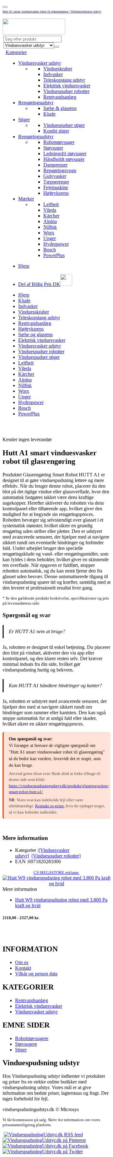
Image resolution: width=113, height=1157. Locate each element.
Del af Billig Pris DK (39, 284)
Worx (48, 232)
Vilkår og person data (36, 973)
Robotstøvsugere (31, 1038)
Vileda (49, 210)
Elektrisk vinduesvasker (66, 85)
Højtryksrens (56, 193)
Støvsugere (26, 1044)
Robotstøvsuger (58, 142)
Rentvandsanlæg (59, 97)
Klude (49, 114)
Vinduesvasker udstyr (39, 63)
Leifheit (51, 204)
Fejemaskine (55, 187)
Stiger (24, 119)
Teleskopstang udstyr (64, 80)
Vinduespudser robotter (66, 91)
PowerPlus (54, 255)
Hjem (23, 266)
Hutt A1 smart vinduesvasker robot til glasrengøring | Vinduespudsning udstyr (52, 11)
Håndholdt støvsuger (63, 159)
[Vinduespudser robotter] (56, 855)
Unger (49, 238)
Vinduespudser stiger (64, 125)
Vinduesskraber (33, 312)
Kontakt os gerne (49, 805)
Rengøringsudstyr (35, 102)
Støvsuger (53, 148)
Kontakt (23, 968)
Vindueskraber (57, 68)
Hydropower (56, 244)
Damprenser (55, 164)
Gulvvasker (54, 176)
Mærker (26, 198)
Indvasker (53, 74)
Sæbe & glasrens (60, 108)
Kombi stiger (56, 131)
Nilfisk (50, 227)
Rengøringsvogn (59, 170)
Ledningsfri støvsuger (64, 153)
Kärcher (51, 215)
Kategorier (16, 52)
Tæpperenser (56, 181)
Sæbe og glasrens (35, 334)
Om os (21, 962)
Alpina (50, 221)
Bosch (49, 249)
